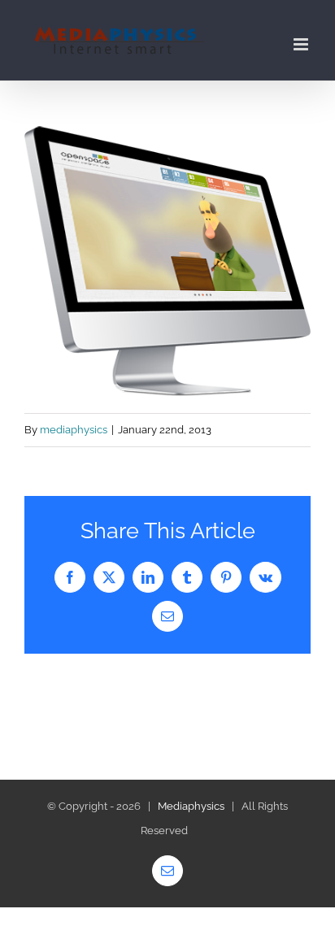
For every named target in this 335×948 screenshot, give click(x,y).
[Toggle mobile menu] (302, 44)
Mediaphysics (191, 806)
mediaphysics (73, 430)
